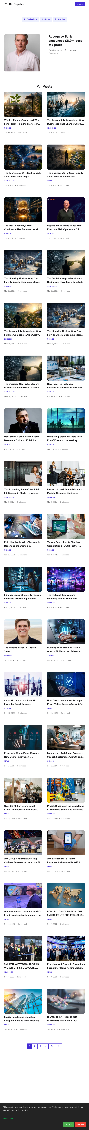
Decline (80, 1124)
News (47, 19)
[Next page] (59, 1046)
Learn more (8, 1118)
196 (52, 1046)
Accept (68, 1124)
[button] (5, 4)
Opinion (61, 19)
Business (79, 4)
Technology (32, 19)
